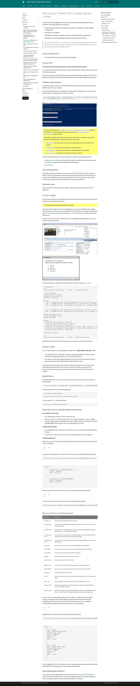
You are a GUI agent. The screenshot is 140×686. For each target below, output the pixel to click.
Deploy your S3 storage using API (30, 76)
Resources (49, 5)
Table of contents (106, 12)
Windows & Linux (106, 23)
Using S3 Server (106, 30)
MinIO (91, 369)
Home (23, 5)
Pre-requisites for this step (109, 35)
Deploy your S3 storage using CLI (30, 72)
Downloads (97, 5)
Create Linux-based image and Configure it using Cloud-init (30, 59)
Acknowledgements (105, 15)
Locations (42, 5)
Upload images (104, 27)
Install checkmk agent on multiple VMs (29, 80)
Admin (35, 5)
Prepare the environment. (109, 38)
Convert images (104, 25)
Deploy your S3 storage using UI (31, 69)
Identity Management (73, 5)
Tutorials (56, 5)
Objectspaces (46, 369)
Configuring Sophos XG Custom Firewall (31, 48)
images (83, 592)
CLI (49, 447)
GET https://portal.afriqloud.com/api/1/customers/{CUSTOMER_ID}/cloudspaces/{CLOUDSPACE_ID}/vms (71, 618)
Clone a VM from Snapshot (30, 51)
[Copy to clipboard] (96, 97)
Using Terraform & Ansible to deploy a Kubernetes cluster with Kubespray (30, 31)
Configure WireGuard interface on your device (30, 83)
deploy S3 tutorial (81, 365)
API (44, 447)
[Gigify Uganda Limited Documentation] (23, 1)
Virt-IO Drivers (49, 165)
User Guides (63, 5)
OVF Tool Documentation (52, 213)
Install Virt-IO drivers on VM (30, 53)
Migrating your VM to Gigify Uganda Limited (30, 67)
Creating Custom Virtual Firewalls (29, 27)
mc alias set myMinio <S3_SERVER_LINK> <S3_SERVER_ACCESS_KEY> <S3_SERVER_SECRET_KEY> (71, 385)
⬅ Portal (25, 98)
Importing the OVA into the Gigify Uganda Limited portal (109, 33)
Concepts (29, 5)
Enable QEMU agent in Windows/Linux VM (28, 56)
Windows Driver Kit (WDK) (52, 160)
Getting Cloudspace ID (108, 40)
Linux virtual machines (107, 21)
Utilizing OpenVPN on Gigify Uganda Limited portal (30, 63)
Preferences (89, 5)
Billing (82, 5)
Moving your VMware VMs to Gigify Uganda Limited (30, 40)
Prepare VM (104, 17)
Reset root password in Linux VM (30, 44)
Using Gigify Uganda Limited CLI (109, 42)
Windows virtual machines (108, 19)
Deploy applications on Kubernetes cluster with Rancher (29, 36)
